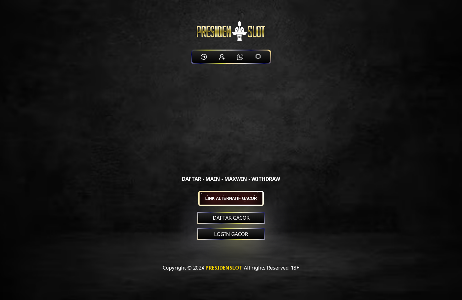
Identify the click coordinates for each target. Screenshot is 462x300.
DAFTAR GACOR (231, 217)
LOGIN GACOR (231, 234)
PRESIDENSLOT (224, 267)
